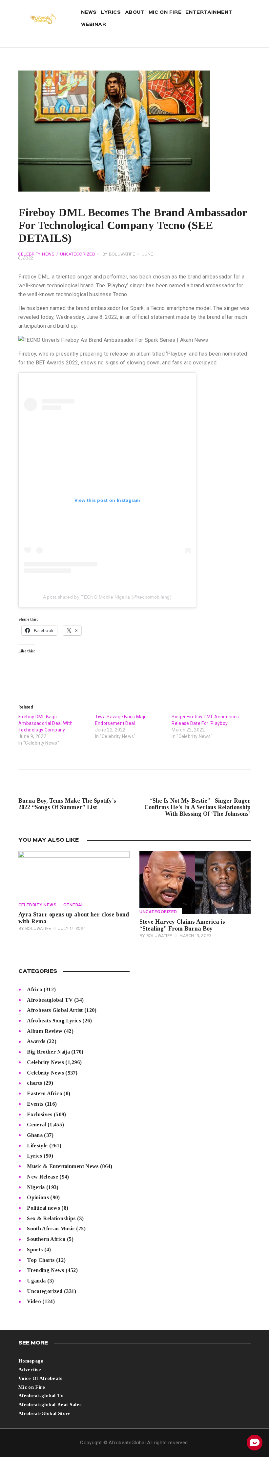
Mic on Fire (31, 1387)
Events (35, 1104)
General (73, 905)
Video (34, 1301)
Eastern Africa (44, 1093)
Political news (43, 1208)
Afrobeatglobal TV (49, 1000)
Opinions (38, 1197)
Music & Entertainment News (62, 1166)
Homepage (31, 1361)
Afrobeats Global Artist (55, 1010)
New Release (42, 1177)
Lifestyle (37, 1145)
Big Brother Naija (48, 1052)
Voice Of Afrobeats (40, 1378)
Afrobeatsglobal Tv (41, 1395)
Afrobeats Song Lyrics (54, 1020)
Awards (36, 1041)
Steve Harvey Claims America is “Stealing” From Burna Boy (182, 925)
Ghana (35, 1135)
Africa (34, 989)
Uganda (36, 1280)
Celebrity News (36, 254)
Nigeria (36, 1187)
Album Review (44, 1031)
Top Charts (40, 1260)
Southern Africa (46, 1239)
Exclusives (39, 1114)
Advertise (29, 1369)
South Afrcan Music (51, 1228)
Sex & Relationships (51, 1218)
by (118, 254)
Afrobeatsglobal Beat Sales (49, 1404)
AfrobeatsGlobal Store (44, 1413)
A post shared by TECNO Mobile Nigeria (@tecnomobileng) (107, 597)
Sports (35, 1249)
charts (34, 1083)
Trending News (45, 1270)
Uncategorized (77, 254)
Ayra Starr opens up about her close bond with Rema (73, 918)
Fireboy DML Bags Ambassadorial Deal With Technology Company (45, 723)
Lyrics (34, 1156)
